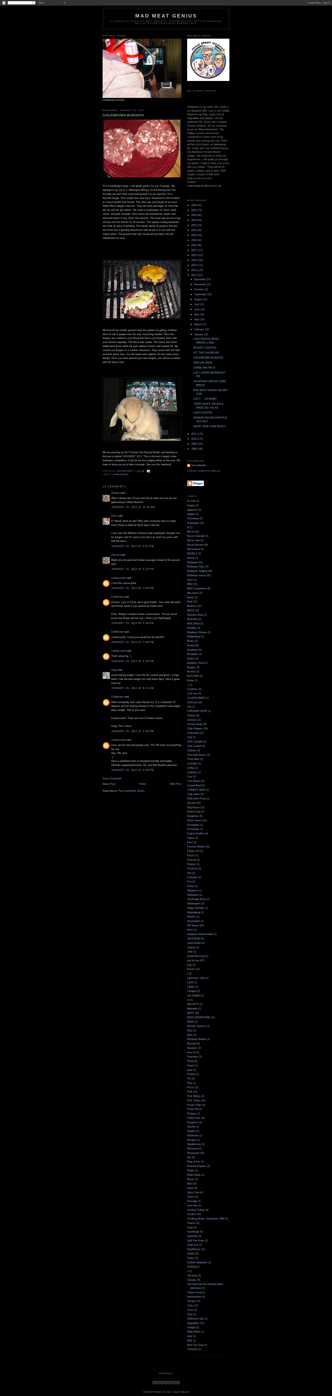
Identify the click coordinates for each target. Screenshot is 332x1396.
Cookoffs (192, 772)
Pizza (190, 1087)
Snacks (191, 1223)
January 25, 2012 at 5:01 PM (132, 546)
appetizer (192, 509)
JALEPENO (193, 938)
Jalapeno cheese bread (200, 934)
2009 (194, 443)
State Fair (192, 1244)
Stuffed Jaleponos (197, 1262)
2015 (194, 260)
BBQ (190, 584)
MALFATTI (193, 1004)
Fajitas (191, 837)
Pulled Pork (193, 1118)
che (189, 706)
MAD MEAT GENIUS (166, 16)
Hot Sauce (193, 925)
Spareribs (192, 1236)
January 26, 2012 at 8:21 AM (132, 688)
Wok (189, 1340)
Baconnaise (193, 549)
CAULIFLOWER (196, 697)
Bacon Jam (193, 540)
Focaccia (192, 868)
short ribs (192, 1205)
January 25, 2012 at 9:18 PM (132, 661)
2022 (194, 225)
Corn (189, 776)
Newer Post (109, 783)
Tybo (190, 1314)
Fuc (189, 881)
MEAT (190, 1013)
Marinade (192, 1008)
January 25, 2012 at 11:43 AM (133, 507)
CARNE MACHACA (204, 367)
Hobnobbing (193, 912)
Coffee (190, 767)
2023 (194, 220)
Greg (114, 669)
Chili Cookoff (194, 746)
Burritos (191, 671)
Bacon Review (195, 544)
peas (190, 1069)
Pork (189, 1091)
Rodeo (190, 1170)
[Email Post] (148, 471)
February (199, 329)
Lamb (190, 982)
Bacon (190, 531)
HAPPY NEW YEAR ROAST (209, 426)
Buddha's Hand (195, 662)
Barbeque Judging (197, 571)
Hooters (191, 916)
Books (190, 641)
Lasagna (192, 991)
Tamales (192, 1279)
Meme (190, 1021)
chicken (191, 719)
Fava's (190, 855)
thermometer (194, 1296)
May (197, 314)
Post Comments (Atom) (131, 790)
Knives (191, 969)
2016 (194, 255)
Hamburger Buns (196, 899)
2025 (194, 210)
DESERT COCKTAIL (205, 347)
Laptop (191, 986)
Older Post (175, 783)
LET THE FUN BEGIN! (206, 352)
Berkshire (192, 619)
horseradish (193, 921)
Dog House (193, 807)
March (198, 324)
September (200, 294)
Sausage (192, 1201)
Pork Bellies (194, 1096)
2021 (194, 230)
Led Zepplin (193, 995)
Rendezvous (194, 1144)
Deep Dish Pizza (196, 798)
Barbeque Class (196, 566)
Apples (191, 514)
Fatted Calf (193, 851)
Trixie (190, 1309)
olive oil (191, 1052)
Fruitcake (192, 877)
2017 (194, 250)
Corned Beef (194, 785)
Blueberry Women (197, 632)
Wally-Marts (193, 1331)
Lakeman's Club (196, 978)
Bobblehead (193, 636)
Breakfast (192, 649)
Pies (189, 1083)
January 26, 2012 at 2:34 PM (132, 731)
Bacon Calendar (196, 536)
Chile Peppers (195, 728)
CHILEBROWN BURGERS (208, 357)
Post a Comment (112, 778)
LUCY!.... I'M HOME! (205, 398)
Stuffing (191, 1266)
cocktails (192, 763)
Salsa (190, 1188)
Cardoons (192, 689)
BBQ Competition (197, 588)
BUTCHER (193, 676)
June (197, 309)
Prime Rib (192, 1109)
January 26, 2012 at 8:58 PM (132, 770)
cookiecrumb (118, 577)
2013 (194, 270)
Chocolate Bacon (196, 754)
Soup (190, 1227)
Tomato (191, 1301)
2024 (194, 215)
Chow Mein (193, 759)
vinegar (191, 1327)
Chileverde (193, 732)
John (190, 951)
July (197, 304)
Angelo (191, 505)
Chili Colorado (195, 741)
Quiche (191, 1126)
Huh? (190, 929)
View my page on (166, 1392)
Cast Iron (192, 693)
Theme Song (194, 1292)
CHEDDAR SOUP (197, 711)
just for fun (193, 960)
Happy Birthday (195, 907)
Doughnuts (193, 816)
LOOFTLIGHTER (202, 412)
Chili (189, 737)
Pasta (190, 1061)
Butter (190, 680)
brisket (191, 658)
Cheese (191, 715)
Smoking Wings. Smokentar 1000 (205, 1218)
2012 (194, 275)
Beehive (191, 606)
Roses (190, 1179)
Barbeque (192, 562)
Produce (191, 1113)
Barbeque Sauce (196, 575)
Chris (114, 515)
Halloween (192, 894)
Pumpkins (192, 1122)
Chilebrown (117, 596)
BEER (190, 610)
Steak (190, 1253)
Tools (190, 1305)
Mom (190, 1034)
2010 (194, 438)
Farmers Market (196, 846)
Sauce (190, 1196)
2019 (194, 240)
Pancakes (192, 1056)
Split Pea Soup (195, 1240)
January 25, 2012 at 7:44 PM (132, 623)
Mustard (191, 1043)
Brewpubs (192, 654)
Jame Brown (194, 943)
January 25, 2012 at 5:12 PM (132, 569)
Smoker (191, 1214)
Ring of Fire (193, 1161)
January (199, 334)
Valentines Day (195, 1318)
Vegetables (193, 1323)
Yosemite (192, 1349)
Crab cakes (193, 794)
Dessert (191, 802)
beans (190, 597)
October (199, 289)
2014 (194, 265)
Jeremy (191, 947)
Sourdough (193, 1231)
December (200, 279)
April (197, 319)
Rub (189, 1183)
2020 (194, 235)
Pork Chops (193, 1100)
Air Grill (191, 501)
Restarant (192, 1148)
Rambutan (192, 1135)
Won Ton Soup (195, 1344)
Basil (190, 579)
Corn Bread (193, 781)
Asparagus (193, 522)
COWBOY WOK (196, 789)
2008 (194, 448)
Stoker (190, 1258)
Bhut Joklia (193, 623)
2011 (194, 433)
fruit (189, 872)
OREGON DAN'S (202, 362)
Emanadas (193, 824)
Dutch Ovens (194, 820)
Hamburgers (121, 474)
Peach (190, 1065)
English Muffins (195, 833)
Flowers (191, 864)
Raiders (191, 1131)
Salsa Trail (193, 1192)
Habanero (192, 890)
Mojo (190, 1030)
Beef (189, 601)
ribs (189, 1157)
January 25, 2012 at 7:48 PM (132, 642)
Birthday (191, 627)
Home (142, 783)
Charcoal (192, 702)
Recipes (191, 1139)
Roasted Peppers (196, 1166)
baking (190, 557)
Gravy (190, 886)
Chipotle (191, 750)
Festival (191, 859)
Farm (190, 842)
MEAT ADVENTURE (198, 1017)
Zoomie (115, 492)
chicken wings (195, 724)
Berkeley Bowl (195, 614)
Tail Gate (192, 1275)
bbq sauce (193, 592)
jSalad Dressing (196, 956)
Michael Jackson (196, 1026)
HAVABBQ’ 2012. (133, 456)
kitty (189, 964)
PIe (189, 1078)
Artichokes (193, 518)
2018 (194, 245)
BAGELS (192, 553)
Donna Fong (194, 811)
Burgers (191, 667)
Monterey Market (196, 1039)
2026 (194, 205)
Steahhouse (193, 1249)
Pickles (191, 1074)
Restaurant (193, 1153)
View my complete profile (204, 471)
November (200, 284)
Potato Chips (194, 1104)
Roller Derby (194, 1174)
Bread (190, 645)
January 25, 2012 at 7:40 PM (132, 588)
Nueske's (192, 1048)
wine (189, 1336)
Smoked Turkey (196, 1209)
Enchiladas (193, 829)
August (198, 299)
